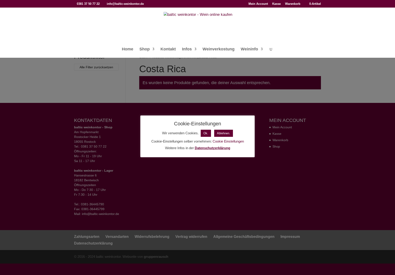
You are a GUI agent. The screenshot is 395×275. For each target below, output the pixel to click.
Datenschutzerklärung (212, 148)
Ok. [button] (205, 133)
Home (127, 49)
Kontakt (168, 49)
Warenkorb (292, 4)
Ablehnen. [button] (223, 133)
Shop (144, 49)
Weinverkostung (219, 49)
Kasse (276, 4)
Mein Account (258, 4)
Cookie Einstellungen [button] (228, 141)
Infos (187, 49)
